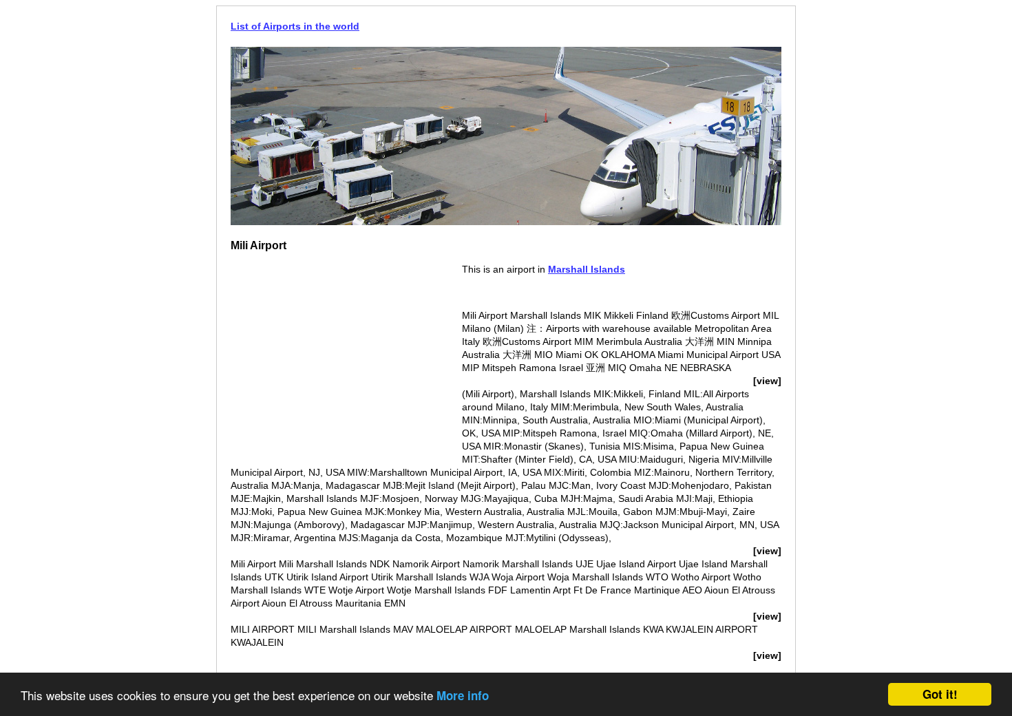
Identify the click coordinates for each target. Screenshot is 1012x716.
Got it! (940, 694)
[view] (767, 380)
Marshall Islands (586, 269)
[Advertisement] (346, 359)
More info (462, 695)
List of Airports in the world (295, 26)
